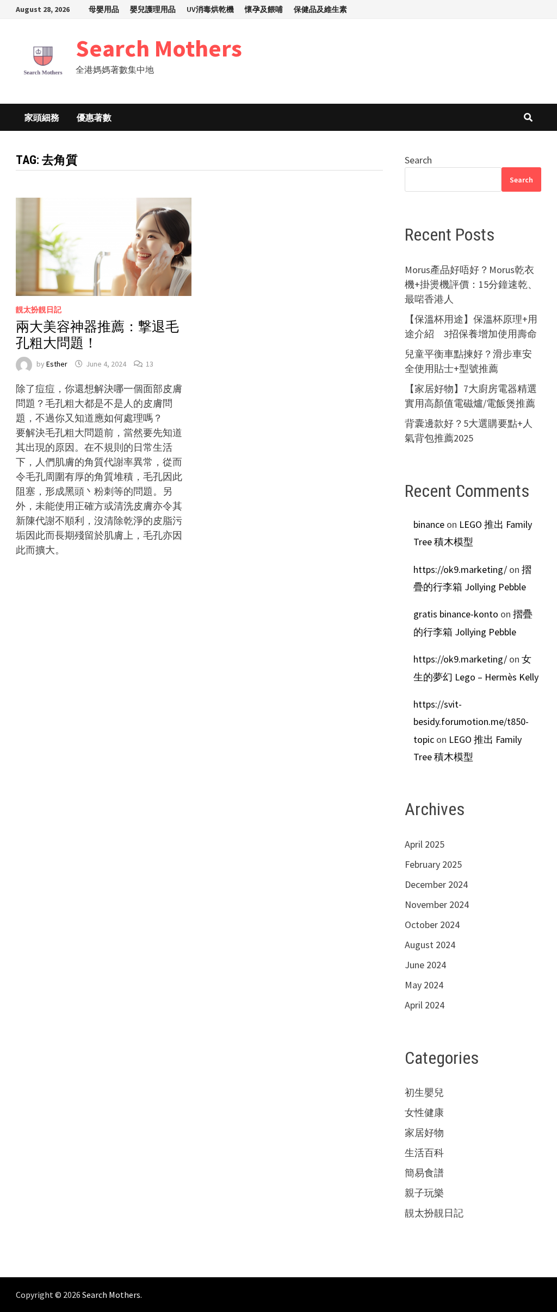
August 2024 (430, 944)
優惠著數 (94, 117)
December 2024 (436, 884)
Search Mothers (159, 48)
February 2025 (433, 864)
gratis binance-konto (455, 614)
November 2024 (437, 904)
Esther (56, 364)
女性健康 (424, 1112)
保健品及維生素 (320, 9)
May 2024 (424, 985)
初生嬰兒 (424, 1092)
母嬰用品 (104, 9)
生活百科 (424, 1152)
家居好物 (424, 1132)
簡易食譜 (424, 1172)
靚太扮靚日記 (38, 309)
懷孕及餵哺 (264, 9)
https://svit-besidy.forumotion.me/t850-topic (471, 722)
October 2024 (432, 924)
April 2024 (424, 1005)
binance (428, 524)
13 (149, 364)
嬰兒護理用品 (153, 9)
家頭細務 (41, 117)
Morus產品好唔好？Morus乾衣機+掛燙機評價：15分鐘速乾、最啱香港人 (471, 284)
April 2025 (424, 844)
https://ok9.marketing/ (460, 569)
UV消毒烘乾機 (210, 9)
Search (418, 160)
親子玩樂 (424, 1193)
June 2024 (425, 964)
